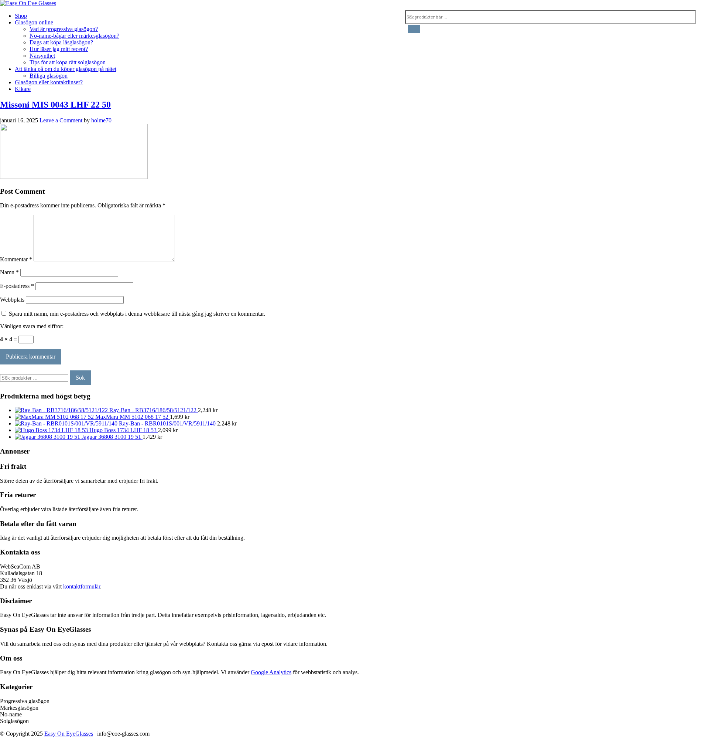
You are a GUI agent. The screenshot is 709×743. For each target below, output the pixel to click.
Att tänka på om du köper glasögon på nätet (65, 69)
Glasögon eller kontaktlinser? (49, 82)
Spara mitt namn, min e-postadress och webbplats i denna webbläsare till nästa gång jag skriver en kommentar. (137, 314)
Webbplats (12, 299)
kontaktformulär (81, 586)
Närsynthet (42, 55)
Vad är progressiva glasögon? (64, 29)
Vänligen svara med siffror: (32, 326)
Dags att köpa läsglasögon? (61, 42)
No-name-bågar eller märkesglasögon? (74, 36)
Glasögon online (34, 22)
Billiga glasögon (49, 75)
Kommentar (16, 259)
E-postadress (17, 286)
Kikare (23, 89)
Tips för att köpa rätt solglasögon (68, 62)
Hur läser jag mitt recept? (59, 49)
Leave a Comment (61, 120)
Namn (9, 272)
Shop (21, 16)
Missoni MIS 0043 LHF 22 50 (55, 104)
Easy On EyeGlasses (68, 733)
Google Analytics (271, 672)
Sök (80, 377)
